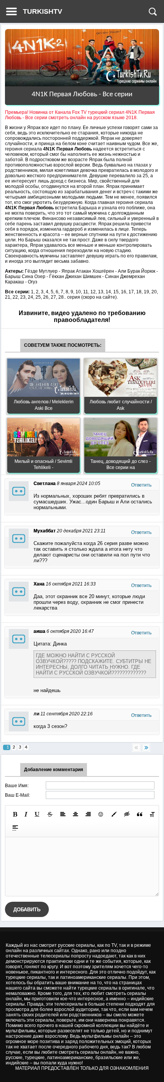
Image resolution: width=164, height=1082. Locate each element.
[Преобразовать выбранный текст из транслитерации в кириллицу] (152, 814)
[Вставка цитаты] (139, 814)
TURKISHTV (42, 11)
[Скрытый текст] (127, 814)
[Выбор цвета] (114, 814)
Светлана (45, 483)
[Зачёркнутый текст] (49, 814)
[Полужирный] (15, 814)
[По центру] (75, 814)
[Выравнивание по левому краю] (62, 814)
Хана (39, 584)
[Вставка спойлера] (15, 828)
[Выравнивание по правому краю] (88, 814)
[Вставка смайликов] (101, 814)
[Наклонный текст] (26, 814)
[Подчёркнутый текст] (37, 814)
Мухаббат (45, 531)
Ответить (141, 485)
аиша (39, 631)
